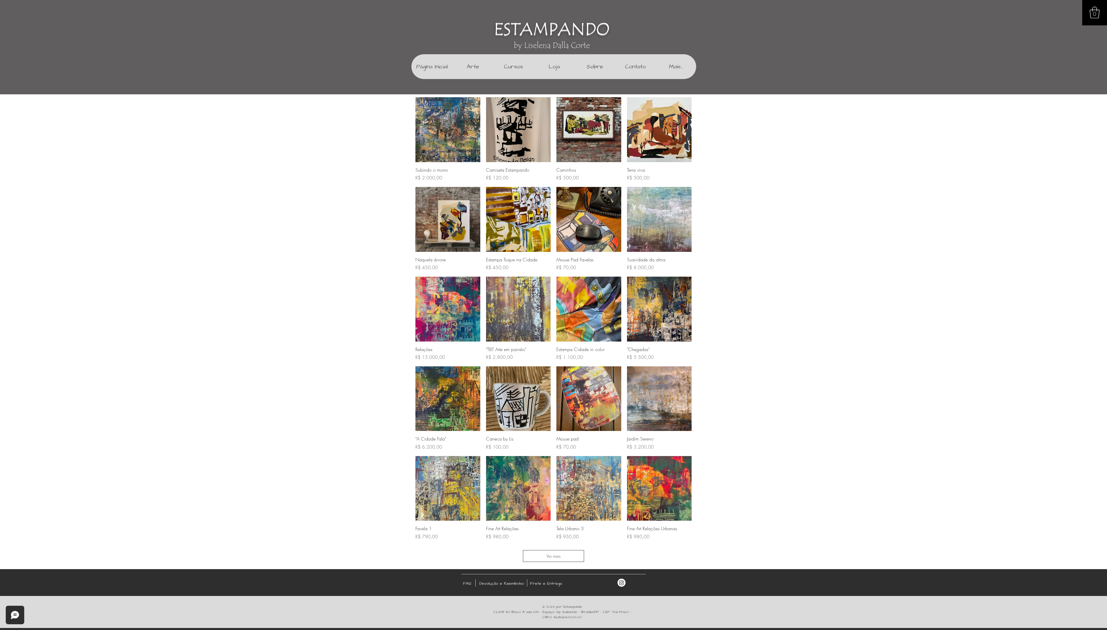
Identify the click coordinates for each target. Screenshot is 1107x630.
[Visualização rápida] (447, 129)
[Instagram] (621, 583)
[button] (1095, 12)
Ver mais (553, 556)
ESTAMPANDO (552, 29)
